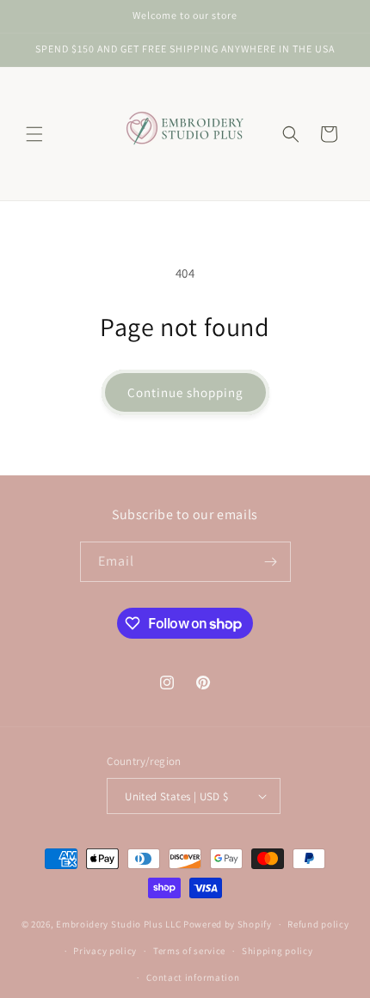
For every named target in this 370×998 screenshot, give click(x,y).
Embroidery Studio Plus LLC (118, 924)
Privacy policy (105, 951)
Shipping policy (277, 951)
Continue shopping (185, 392)
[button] (34, 134)
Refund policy (317, 924)
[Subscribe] (271, 562)
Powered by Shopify (227, 924)
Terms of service (189, 951)
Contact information (192, 977)
